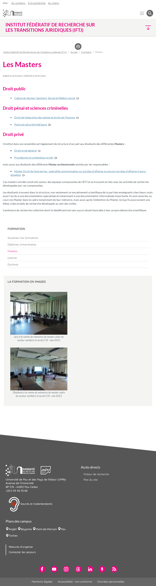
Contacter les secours (22, 552)
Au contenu (18, 3)
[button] (135, 27)
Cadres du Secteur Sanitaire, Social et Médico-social (44, 98)
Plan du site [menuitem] (91, 479)
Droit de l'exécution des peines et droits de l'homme (44, 117)
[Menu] (142, 13)
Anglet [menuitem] (13, 529)
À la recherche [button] (36, 3)
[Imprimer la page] (78, 46)
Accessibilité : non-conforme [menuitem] (75, 581)
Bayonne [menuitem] (26, 529)
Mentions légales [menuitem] (42, 581)
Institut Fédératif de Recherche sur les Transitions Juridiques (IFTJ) (35, 52)
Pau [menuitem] (63, 529)
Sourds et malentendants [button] (36, 504)
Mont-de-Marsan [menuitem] (46, 529)
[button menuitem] (149, 13)
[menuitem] (78, 238)
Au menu (53, 3)
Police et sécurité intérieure (30, 124)
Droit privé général (25, 150)
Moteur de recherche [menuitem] (96, 474)
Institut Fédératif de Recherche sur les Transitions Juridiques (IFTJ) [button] (50, 27)
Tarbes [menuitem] (13, 535)
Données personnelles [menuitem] (110, 581)
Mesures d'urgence (21, 547)
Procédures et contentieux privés (33, 157)
